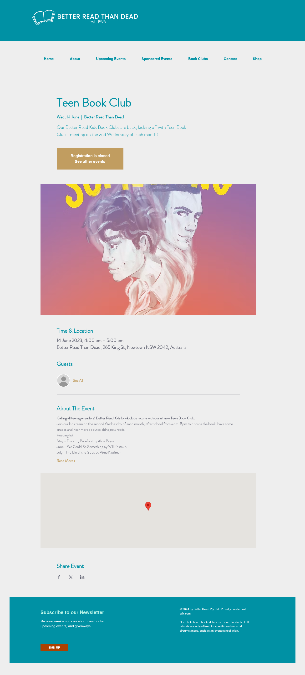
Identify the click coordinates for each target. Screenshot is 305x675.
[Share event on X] (70, 577)
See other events (90, 161)
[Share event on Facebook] (59, 577)
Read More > (66, 460)
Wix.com (185, 613)
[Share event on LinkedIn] (82, 577)
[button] (63, 28)
